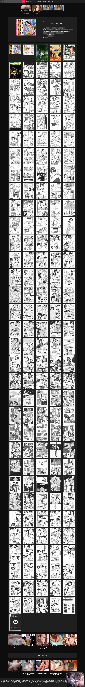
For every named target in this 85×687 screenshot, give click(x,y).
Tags (31, 1)
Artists (34, 1)
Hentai (53, 1)
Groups (49, 1)
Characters (39, 1)
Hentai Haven (46, 684)
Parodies (44, 1)
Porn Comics (40, 684)
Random (27, 1)
